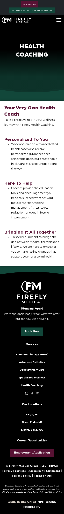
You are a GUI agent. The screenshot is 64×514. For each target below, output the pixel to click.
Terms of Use (43, 476)
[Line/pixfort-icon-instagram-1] (26, 393)
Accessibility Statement (44, 471)
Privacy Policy (55, 492)
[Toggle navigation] (58, 20)
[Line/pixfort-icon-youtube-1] (37, 393)
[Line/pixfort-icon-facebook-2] (32, 393)
